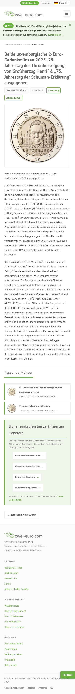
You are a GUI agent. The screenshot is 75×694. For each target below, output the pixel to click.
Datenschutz (10, 665)
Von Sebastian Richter (16, 90)
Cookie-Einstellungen (14, 687)
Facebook (31, 687)
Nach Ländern (11, 573)
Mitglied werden (29, 3)
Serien (7, 583)
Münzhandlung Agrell (28, 487)
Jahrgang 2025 (13, 97)
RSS (51, 687)
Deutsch (64, 2)
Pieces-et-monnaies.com (29, 466)
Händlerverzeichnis (13, 627)
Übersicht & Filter (13, 567)
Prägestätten (10, 649)
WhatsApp (42, 687)
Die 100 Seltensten (13, 616)
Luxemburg (53, 90)
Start (6, 44)
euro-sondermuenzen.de (29, 455)
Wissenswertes (11, 605)
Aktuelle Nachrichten (20, 44)
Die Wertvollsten (12, 621)
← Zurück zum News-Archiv (22, 514)
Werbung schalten (13, 654)
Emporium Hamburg (27, 477)
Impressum (9, 659)
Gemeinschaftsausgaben (16, 589)
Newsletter (46, 3)
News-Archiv (10, 578)
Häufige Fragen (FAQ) (15, 611)
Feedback (67, 674)
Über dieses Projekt (13, 643)
